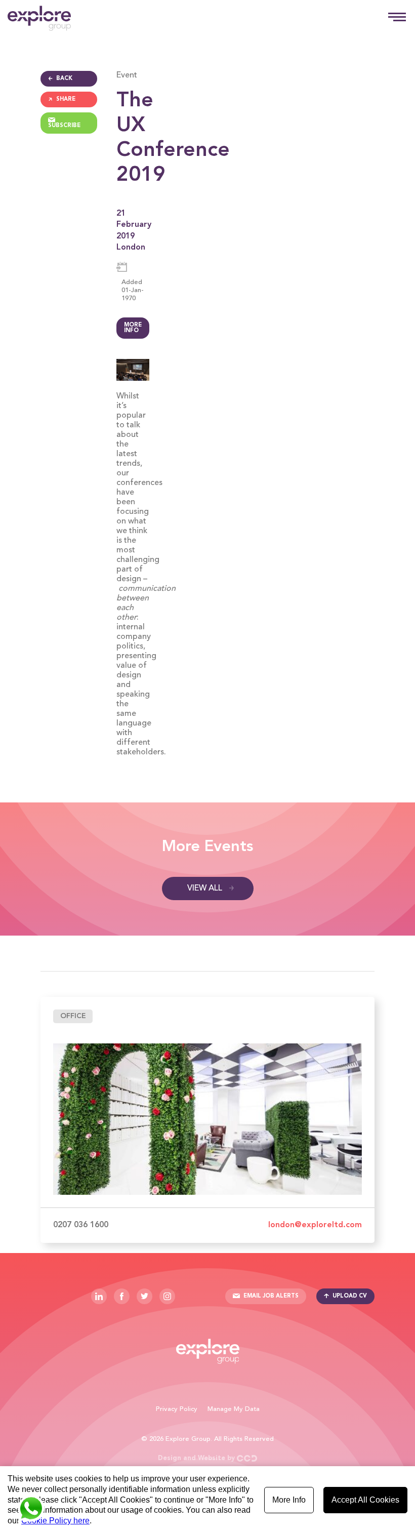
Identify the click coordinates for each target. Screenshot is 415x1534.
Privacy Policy (176, 1409)
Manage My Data (234, 1409)
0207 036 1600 (80, 1225)
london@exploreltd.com (315, 1225)
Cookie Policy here (55, 1520)
